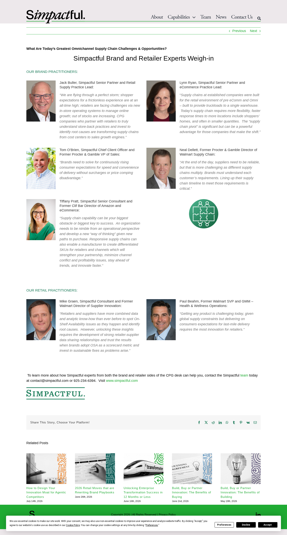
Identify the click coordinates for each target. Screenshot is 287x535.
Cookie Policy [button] (73, 525)
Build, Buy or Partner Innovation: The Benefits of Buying (191, 492)
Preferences (224, 524)
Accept (268, 524)
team (244, 375)
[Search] (259, 18)
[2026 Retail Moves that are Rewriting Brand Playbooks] (95, 455)
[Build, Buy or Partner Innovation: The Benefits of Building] (241, 455)
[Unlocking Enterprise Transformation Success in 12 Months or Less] (144, 455)
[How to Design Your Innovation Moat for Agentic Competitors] (46, 455)
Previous (239, 31)
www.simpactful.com (122, 381)
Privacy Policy (167, 514)
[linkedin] (258, 515)
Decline (246, 524)
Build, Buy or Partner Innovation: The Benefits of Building (240, 492)
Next (253, 31)
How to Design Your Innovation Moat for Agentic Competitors (46, 492)
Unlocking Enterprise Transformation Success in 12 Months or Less (143, 492)
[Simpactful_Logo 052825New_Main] (55, 12)
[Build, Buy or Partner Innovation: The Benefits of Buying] (192, 455)
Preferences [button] (152, 525)
